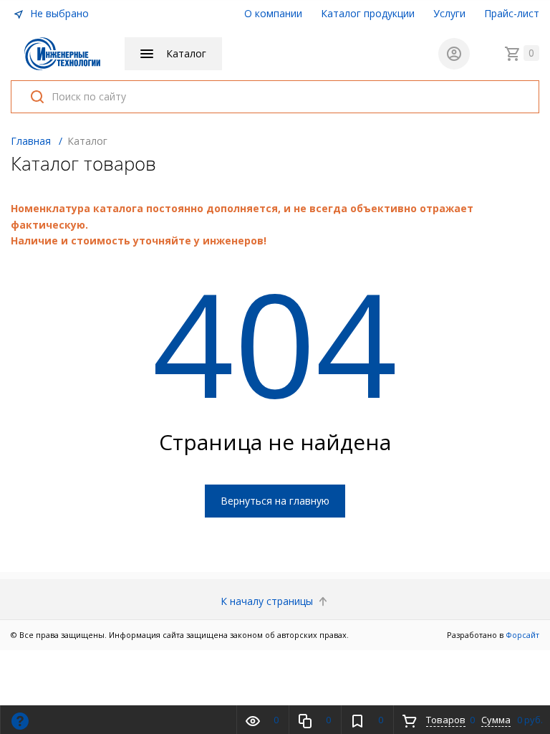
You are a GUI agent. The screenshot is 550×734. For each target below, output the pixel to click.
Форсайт (522, 634)
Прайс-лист (511, 13)
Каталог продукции (368, 13)
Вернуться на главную (275, 500)
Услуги (449, 13)
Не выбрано (58, 13)
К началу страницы (268, 601)
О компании (273, 13)
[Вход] (454, 54)
